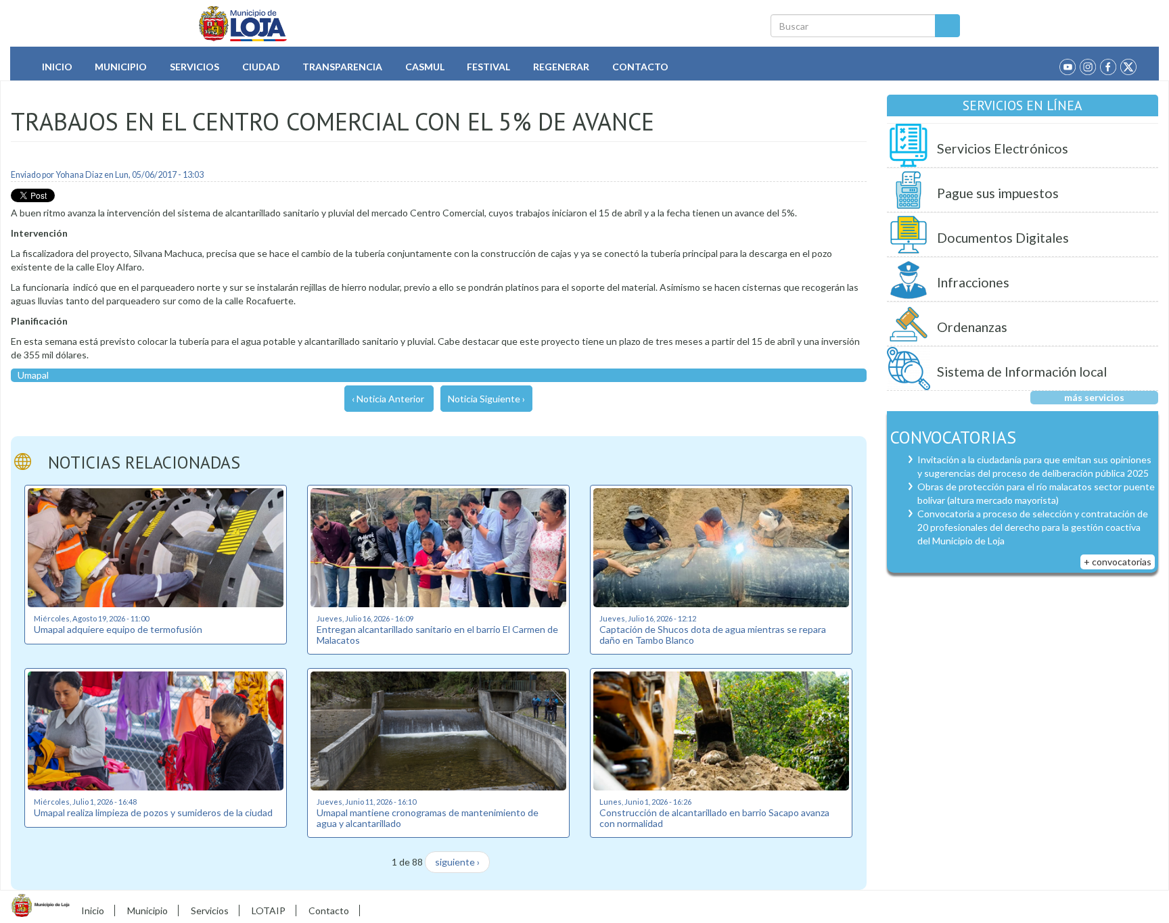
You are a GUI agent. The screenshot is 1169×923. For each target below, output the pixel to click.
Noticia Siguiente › (486, 398)
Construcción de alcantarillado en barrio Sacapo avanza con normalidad (714, 817)
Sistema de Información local (1022, 371)
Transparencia (342, 66)
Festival (488, 66)
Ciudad (261, 66)
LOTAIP (268, 910)
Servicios (194, 66)
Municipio (121, 66)
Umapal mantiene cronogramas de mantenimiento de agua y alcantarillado (427, 817)
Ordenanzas (972, 327)
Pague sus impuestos (998, 193)
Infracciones (973, 282)
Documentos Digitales (1003, 237)
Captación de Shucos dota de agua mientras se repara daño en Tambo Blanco (712, 634)
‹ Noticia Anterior (388, 398)
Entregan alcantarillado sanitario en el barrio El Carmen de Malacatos (437, 634)
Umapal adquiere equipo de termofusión (118, 629)
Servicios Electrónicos (1002, 148)
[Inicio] (243, 23)
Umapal (33, 375)
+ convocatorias (1117, 561)
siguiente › (457, 862)
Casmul (424, 66)
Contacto (640, 66)
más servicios (1094, 397)
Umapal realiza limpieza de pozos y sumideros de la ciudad (153, 812)
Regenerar (561, 66)
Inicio (57, 66)
